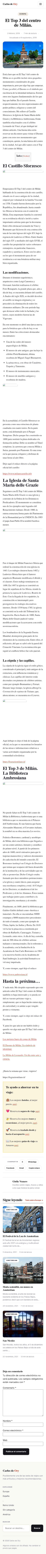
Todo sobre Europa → (34, 1200)
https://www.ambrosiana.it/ (15, 974)
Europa (23, 14)
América (6, 1514)
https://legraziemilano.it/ (14, 761)
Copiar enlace (34, 1168)
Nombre (7, 1421)
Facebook (10, 1168)
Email (21, 1168)
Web (5, 1440)
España (6, 1496)
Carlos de (10, 4)
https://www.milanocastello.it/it (17, 473)
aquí (15, 1104)
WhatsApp (32, 1162)
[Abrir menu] (40, 4)
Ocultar (26, 156)
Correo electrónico (13, 1430)
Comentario (9, 1388)
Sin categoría (9, 1510)
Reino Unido (8, 1505)
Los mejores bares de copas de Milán (20, 1039)
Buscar (37, 1528)
